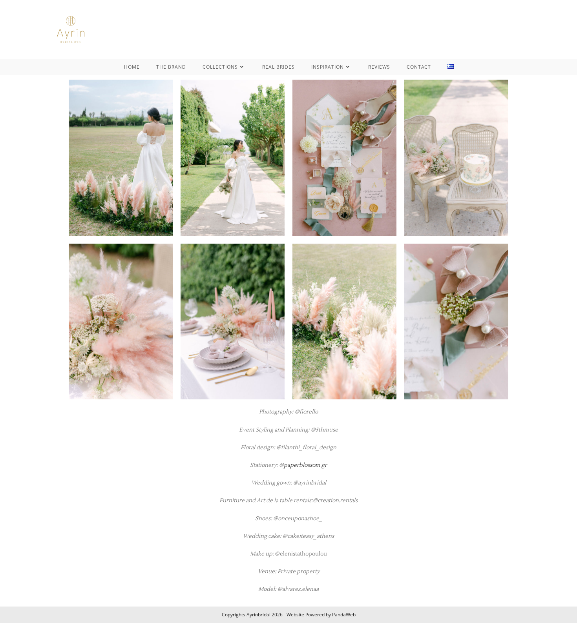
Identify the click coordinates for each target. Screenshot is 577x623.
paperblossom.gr (305, 465)
